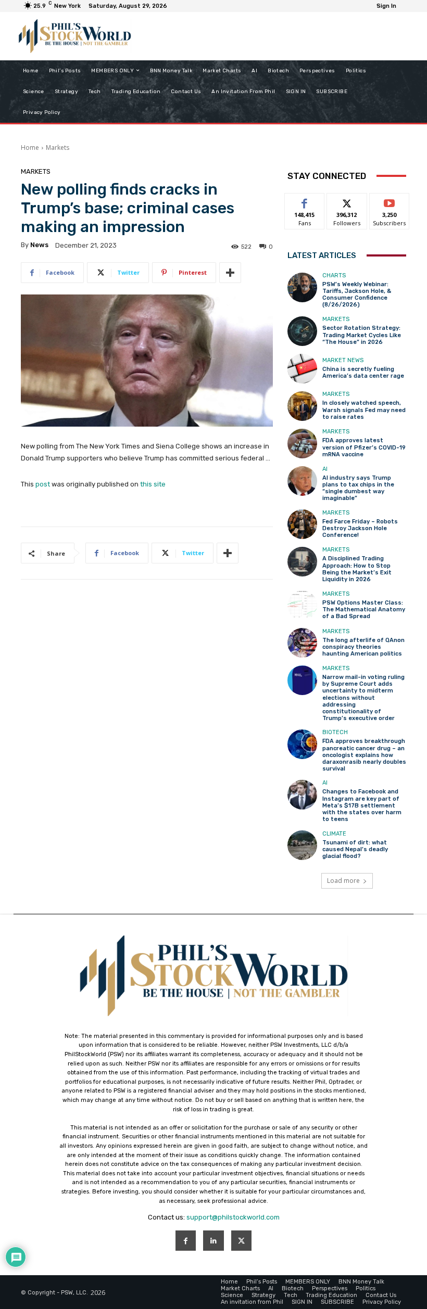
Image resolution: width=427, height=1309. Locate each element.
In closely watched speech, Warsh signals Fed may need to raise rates (364, 410)
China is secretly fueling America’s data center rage (363, 372)
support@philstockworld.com (233, 1217)
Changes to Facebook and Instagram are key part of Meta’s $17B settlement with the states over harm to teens (361, 805)
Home (30, 147)
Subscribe (389, 201)
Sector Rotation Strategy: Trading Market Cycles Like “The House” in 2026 (361, 335)
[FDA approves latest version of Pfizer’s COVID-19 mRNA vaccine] (302, 443)
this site (153, 484)
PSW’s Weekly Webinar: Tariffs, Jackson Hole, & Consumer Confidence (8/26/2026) (356, 295)
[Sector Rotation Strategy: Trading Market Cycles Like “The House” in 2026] (302, 331)
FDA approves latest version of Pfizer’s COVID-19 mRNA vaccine (364, 447)
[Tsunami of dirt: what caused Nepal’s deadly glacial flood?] (302, 845)
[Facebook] (185, 1240)
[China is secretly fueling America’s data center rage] (302, 368)
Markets (57, 147)
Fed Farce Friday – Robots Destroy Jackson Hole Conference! (360, 528)
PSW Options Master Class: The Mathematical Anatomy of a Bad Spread (363, 609)
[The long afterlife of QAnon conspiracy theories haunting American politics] (302, 643)
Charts (334, 275)
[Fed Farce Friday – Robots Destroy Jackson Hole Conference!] (302, 524)
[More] (230, 272)
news (39, 244)
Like (305, 201)
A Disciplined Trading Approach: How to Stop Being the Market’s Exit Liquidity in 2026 (357, 569)
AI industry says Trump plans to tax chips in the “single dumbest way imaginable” (358, 488)
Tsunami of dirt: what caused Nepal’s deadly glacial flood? (355, 849)
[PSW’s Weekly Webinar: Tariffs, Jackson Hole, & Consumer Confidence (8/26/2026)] (302, 287)
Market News (342, 360)
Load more (343, 880)
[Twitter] (241, 1240)
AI (325, 469)
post (42, 484)
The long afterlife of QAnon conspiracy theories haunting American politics (363, 647)
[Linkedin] (213, 1240)
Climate (334, 834)
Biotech (335, 732)
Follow (347, 201)
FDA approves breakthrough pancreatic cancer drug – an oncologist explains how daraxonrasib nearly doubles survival (364, 755)
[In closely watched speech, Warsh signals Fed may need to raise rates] (302, 406)
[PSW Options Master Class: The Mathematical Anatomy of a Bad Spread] (302, 605)
